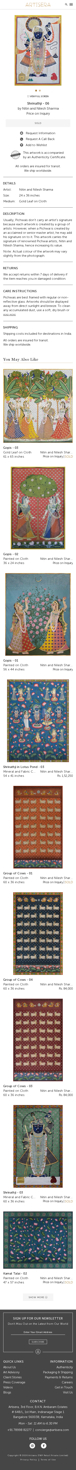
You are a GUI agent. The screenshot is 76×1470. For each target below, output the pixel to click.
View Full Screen (39, 96)
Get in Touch (64, 1387)
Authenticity (65, 1367)
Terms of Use (48, 1460)
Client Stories (12, 1377)
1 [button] (36, 90)
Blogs (7, 1392)
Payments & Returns (59, 1377)
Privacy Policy (28, 1460)
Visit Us (68, 1392)
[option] (38, 50)
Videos (8, 1387)
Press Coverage (14, 1382)
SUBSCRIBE (38, 1341)
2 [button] (40, 90)
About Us (9, 1367)
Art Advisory (11, 1372)
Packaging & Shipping (58, 1372)
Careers (67, 1382)
